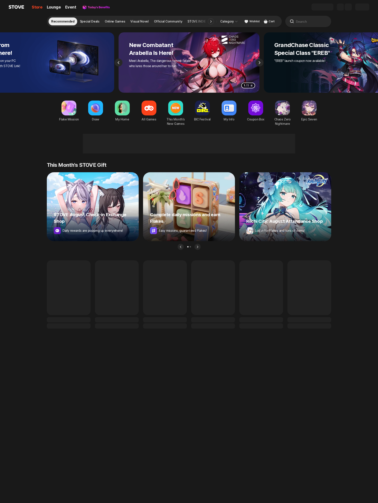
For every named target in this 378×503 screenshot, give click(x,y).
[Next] (259, 62)
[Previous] (118, 62)
